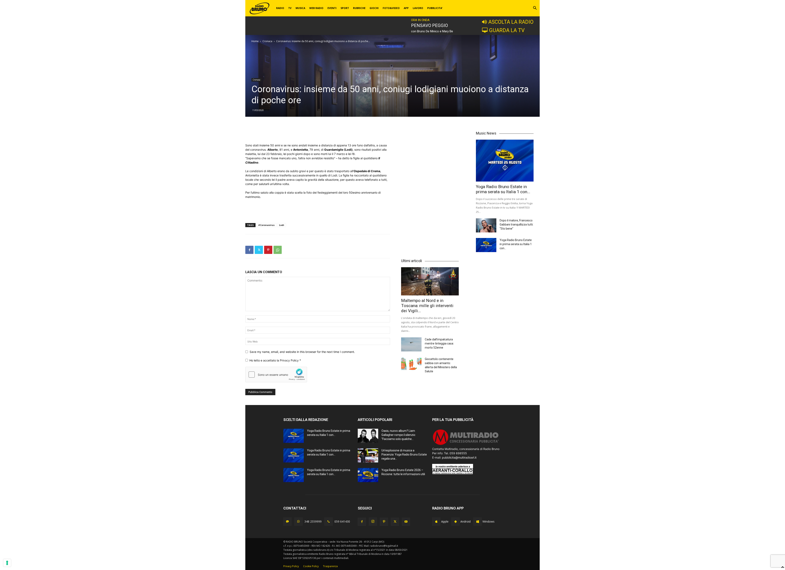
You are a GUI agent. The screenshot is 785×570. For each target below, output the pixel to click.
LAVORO (418, 8)
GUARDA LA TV (507, 30)
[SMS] (287, 521)
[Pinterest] (268, 250)
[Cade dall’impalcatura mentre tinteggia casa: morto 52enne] (411, 344)
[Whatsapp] (298, 521)
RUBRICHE (359, 8)
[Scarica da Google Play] (455, 521)
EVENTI (331, 8)
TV (290, 8)
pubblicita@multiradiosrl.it (459, 457)
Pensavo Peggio (429, 25)
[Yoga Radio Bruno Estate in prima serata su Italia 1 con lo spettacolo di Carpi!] (505, 161)
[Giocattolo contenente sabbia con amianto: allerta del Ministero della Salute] (411, 364)
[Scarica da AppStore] (436, 521)
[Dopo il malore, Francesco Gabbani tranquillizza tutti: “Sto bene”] (486, 225)
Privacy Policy (289, 360)
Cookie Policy (311, 566)
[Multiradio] (466, 444)
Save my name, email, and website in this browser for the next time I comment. (302, 351)
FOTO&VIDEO (391, 8)
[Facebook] (249, 250)
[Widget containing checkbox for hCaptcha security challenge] (276, 374)
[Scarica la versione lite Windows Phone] (477, 521)
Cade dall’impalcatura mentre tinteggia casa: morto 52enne (439, 343)
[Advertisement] (318, 133)
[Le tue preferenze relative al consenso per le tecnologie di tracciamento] (7, 563)
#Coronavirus (266, 225)
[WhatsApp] (278, 250)
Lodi (281, 225)
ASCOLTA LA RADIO (511, 22)
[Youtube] (406, 522)
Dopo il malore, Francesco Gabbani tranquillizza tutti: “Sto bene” (516, 224)
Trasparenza (330, 566)
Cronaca (267, 41)
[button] (535, 8)
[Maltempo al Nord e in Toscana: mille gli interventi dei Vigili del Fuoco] (430, 281)
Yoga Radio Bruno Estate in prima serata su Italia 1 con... (503, 189)
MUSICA (300, 8)
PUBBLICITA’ (435, 8)
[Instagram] (373, 521)
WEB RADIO (316, 8)
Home (255, 41)
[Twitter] (259, 250)
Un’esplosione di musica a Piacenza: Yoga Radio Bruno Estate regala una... (404, 454)
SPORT (345, 8)
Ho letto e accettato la (275, 360)
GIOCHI (374, 8)
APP (406, 8)
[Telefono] (328, 521)
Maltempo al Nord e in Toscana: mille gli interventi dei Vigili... (427, 305)
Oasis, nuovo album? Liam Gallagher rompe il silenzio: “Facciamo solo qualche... (398, 435)
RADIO (280, 8)
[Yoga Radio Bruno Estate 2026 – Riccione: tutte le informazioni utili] (368, 475)
